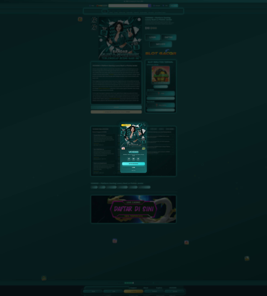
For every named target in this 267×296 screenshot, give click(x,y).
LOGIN (133, 167)
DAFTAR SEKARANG (133, 163)
